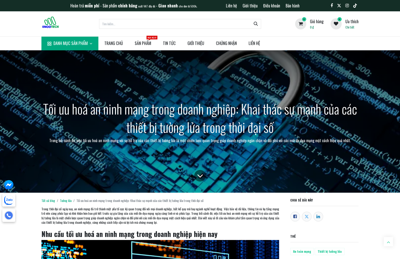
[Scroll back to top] (388, 241)
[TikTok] (355, 6)
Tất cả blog (48, 200)
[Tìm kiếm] (256, 24)
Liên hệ (231, 6)
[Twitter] (307, 216)
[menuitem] (69, 43)
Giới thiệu (250, 6)
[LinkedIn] (318, 216)
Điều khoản (271, 6)
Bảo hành (293, 6)
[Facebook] (295, 216)
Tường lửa (66, 200)
